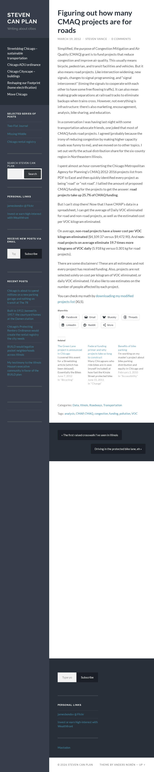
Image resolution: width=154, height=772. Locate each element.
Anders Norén (124, 764)
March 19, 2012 (69, 38)
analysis (70, 413)
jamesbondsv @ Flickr (20, 205)
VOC (134, 413)
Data (76, 405)
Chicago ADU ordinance (24, 65)
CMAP (80, 413)
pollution (124, 413)
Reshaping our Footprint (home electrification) (23, 85)
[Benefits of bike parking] (133, 361)
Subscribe (31, 253)
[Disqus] (101, 508)
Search (32, 174)
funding (113, 413)
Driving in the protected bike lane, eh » (118, 449)
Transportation (112, 405)
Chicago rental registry (21, 141)
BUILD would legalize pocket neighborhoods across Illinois (21, 350)
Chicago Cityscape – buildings (21, 73)
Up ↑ (142, 764)
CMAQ (89, 413)
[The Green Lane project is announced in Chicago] (73, 363)
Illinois (84, 405)
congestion (101, 413)
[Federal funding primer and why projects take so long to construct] (103, 364)
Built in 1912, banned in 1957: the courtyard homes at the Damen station (24, 314)
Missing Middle (16, 133)
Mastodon (64, 747)
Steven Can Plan (22, 18)
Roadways (95, 405)
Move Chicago (17, 94)
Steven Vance (96, 38)
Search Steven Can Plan (21, 164)
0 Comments (121, 38)
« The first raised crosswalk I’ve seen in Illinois (89, 435)
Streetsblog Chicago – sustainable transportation (22, 53)
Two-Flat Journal (17, 125)
